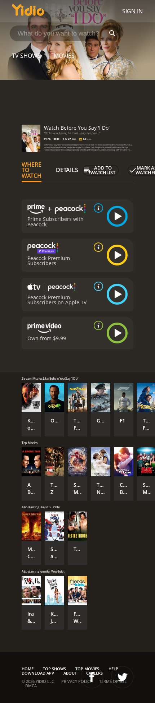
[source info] (97, 208)
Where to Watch (31, 170)
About (70, 673)
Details (67, 170)
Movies (64, 56)
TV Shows (26, 56)
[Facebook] (92, 677)
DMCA (31, 685)
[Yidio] (28, 11)
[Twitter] (122, 677)
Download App (38, 673)
